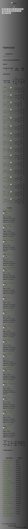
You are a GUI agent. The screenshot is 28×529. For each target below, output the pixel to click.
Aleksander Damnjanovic (9, 482)
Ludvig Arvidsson (7, 515)
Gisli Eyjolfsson (5, 150)
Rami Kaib (5, 478)
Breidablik (9, 326)
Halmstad (14, 89)
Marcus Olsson (7, 338)
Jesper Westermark (5, 142)
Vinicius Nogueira (5, 201)
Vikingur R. (8, 193)
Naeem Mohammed (8, 513)
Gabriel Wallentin (5, 171)
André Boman (6, 253)
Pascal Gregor (6, 476)
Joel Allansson (6, 491)
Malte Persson (6, 509)
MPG (25, 527)
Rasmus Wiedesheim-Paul (5, 120)
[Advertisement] (14, 30)
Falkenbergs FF (8, 128)
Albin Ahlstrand (5, 97)
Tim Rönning (4, 135)
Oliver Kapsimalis (7, 497)
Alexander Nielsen (7, 460)
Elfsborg (8, 254)
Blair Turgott (6, 396)
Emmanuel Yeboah (7, 507)
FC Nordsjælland (10, 383)
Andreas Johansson (8, 210)
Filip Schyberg (6, 468)
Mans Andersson (7, 493)
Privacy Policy (12, 526)
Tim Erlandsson (5, 128)
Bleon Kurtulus (6, 466)
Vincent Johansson (8, 503)
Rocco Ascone (6, 499)
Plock (8, 142)
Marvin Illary (6, 511)
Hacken (8, 397)
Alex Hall (5, 505)
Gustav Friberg (7, 472)
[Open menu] (14, 7)
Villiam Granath (7, 501)
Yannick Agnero (7, 381)
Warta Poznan (10, 240)
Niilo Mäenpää (5, 104)
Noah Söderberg (5, 164)
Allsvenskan (6, 56)
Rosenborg (8, 119)
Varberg (8, 426)
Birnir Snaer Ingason (8, 410)
